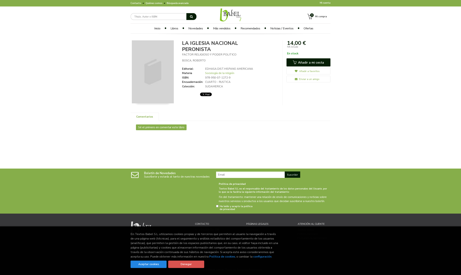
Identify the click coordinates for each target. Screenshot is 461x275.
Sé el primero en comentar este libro (161, 127)
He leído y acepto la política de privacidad (236, 208)
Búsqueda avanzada (178, 3)
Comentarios (144, 117)
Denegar (186, 264)
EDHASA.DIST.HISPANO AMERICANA (229, 69)
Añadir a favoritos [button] (309, 71)
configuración (262, 256)
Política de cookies (222, 256)
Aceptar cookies (148, 264)
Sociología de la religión (219, 73)
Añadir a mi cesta (310, 62)
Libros (174, 28)
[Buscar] (191, 16)
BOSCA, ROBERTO (194, 60)
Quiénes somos (154, 3)
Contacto (136, 3)
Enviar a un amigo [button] (308, 79)
